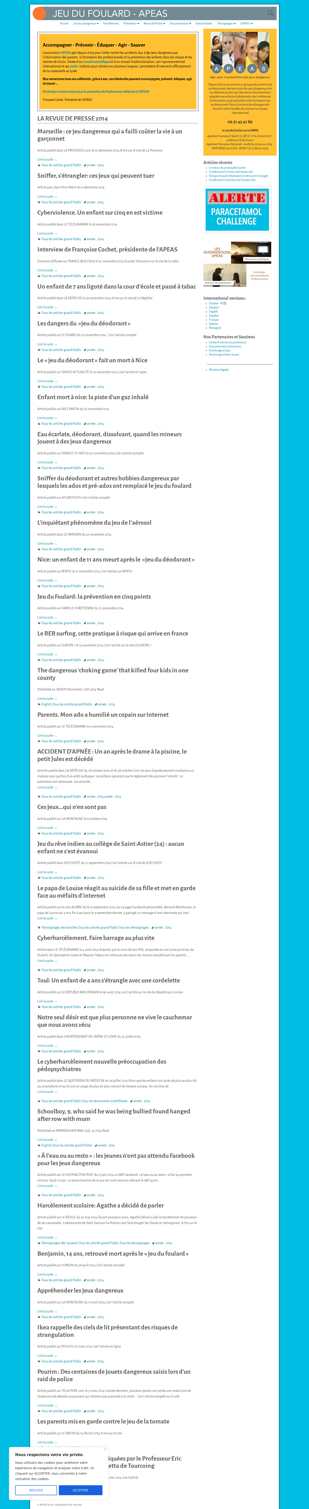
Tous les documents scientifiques (105, 1101)
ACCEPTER (80, 1490)
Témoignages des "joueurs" (59, 1243)
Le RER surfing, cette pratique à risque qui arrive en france (112, 633)
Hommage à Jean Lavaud (224, 354)
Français (214, 319)
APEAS (66, 53)
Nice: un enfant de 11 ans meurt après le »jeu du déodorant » (116, 559)
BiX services (75, 1504)
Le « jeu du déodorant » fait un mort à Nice (92, 360)
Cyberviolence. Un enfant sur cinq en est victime (100, 212)
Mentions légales (219, 369)
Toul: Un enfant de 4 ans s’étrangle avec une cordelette (108, 980)
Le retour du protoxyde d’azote (227, 167)
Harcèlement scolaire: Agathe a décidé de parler (100, 1205)
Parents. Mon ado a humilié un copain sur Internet (103, 714)
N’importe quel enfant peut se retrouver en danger (239, 176)
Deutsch (214, 307)
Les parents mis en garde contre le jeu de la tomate (103, 1421)
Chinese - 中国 (217, 303)
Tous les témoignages (134, 927)
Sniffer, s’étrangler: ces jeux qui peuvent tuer (95, 175)
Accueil (64, 23)
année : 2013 (95, 796)
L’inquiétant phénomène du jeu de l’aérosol (94, 522)
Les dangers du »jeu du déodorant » (84, 323)
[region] (59, 1473)
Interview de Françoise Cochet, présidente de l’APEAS (107, 249)
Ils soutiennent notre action (225, 346)
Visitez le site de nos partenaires (227, 342)
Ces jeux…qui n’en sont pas (71, 807)
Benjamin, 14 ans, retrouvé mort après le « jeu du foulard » (113, 1253)
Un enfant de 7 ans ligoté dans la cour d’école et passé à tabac (116, 286)
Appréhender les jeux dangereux (80, 1290)
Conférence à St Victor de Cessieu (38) (231, 171)
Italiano (213, 323)
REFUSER (36, 1490)
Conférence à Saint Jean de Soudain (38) (232, 180)
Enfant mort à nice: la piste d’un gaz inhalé (93, 397)
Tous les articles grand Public (61, 165)
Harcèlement (111, 23)
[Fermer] (106, 1449)
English (46, 704)
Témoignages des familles (59, 927)
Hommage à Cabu (220, 350)
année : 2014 (95, 165)
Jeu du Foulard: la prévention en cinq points (94, 596)
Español (214, 315)
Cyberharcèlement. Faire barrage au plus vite (95, 938)
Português (215, 328)
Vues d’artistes (203, 23)
